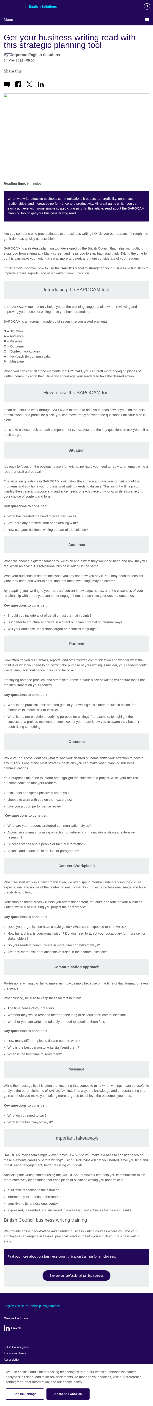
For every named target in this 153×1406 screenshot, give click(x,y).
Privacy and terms (15, 1353)
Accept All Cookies (68, 1394)
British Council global (16, 1347)
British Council (13, 7)
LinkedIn (16, 1328)
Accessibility (11, 1359)
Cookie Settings (24, 1394)
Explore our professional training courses (76, 1275)
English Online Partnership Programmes (32, 1306)
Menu (8, 19)
